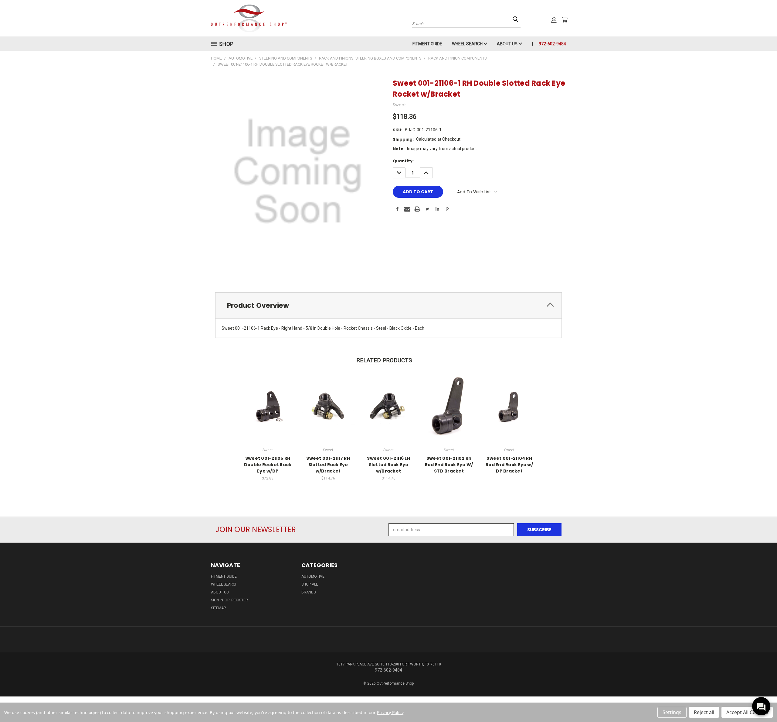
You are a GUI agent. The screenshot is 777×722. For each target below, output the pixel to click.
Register (239, 600)
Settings (672, 712)
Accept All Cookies (747, 712)
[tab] (388, 305)
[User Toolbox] (554, 20)
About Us (507, 43)
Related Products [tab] (384, 360)
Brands (308, 592)
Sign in (217, 600)
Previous (761, 703)
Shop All (309, 584)
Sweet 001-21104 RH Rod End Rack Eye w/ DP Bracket (509, 464)
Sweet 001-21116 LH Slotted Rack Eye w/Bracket (388, 464)
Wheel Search (468, 43)
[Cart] (565, 20)
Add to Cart (267, 406)
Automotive (312, 576)
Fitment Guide (427, 43)
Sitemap (218, 608)
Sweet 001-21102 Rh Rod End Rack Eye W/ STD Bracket (449, 464)
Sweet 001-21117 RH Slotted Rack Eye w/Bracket (328, 464)
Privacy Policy (390, 712)
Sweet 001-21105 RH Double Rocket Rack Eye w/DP (268, 464)
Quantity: (403, 161)
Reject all (704, 712)
